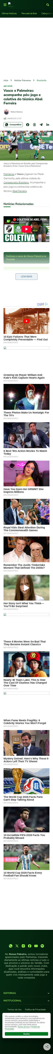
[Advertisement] (26, 47)
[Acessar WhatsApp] (11, 946)
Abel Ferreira (19, 190)
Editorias (10, 993)
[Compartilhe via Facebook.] (27, 124)
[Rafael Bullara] (6, 112)
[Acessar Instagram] (23, 946)
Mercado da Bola (29, 13)
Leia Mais (26, 276)
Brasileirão (41, 80)
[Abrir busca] (47, 4)
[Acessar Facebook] (30, 946)
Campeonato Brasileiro (16, 182)
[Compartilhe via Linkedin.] (47, 124)
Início (6, 80)
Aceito (26, 1034)
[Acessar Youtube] (36, 946)
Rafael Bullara (17, 112)
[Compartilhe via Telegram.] (41, 124)
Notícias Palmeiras (22, 80)
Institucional (12, 1000)
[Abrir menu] (5, 5)
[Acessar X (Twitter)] (17, 946)
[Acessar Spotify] (42, 946)
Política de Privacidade (35, 1009)
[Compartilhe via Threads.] (34, 124)
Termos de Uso (14, 1009)
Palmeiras (9, 174)
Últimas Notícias (9, 13)
